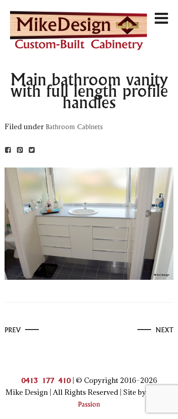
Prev (13, 330)
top (163, 404)
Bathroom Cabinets (74, 127)
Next (164, 330)
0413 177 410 (46, 380)
